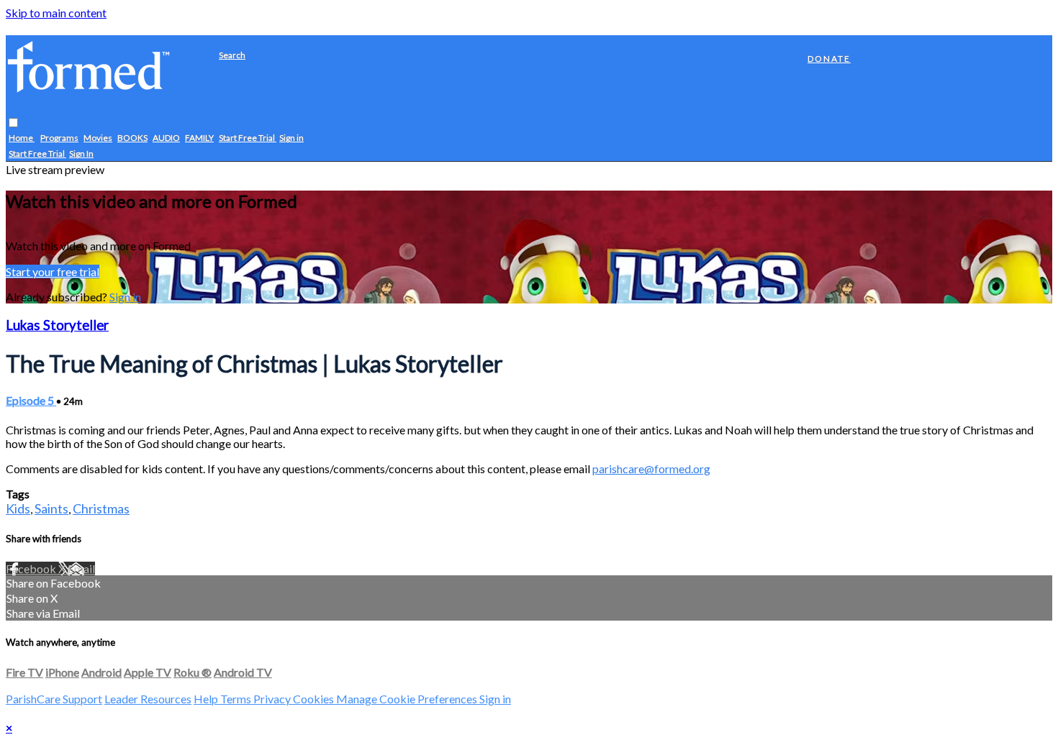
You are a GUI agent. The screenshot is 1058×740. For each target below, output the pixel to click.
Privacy (273, 698)
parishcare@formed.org (651, 468)
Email (81, 568)
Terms (236, 698)
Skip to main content (56, 12)
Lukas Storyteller (57, 325)
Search (232, 55)
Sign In (81, 154)
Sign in (291, 138)
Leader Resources (147, 698)
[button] (13, 123)
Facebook (32, 568)
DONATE (829, 58)
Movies (97, 138)
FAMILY (199, 138)
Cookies (314, 698)
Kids (18, 508)
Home (22, 138)
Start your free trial (52, 271)
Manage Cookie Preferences (407, 698)
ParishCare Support (54, 698)
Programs (59, 138)
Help (207, 698)
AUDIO (166, 138)
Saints (51, 508)
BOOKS (132, 138)
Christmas (101, 508)
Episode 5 (31, 400)
